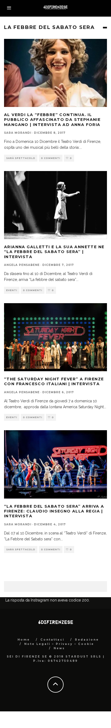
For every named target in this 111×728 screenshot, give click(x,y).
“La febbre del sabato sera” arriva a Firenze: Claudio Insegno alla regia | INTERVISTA (54, 511)
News (59, 648)
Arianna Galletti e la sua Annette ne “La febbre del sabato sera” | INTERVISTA (54, 251)
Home (24, 639)
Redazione (87, 639)
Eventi (11, 290)
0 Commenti (50, 158)
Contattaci (52, 639)
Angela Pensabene (22, 265)
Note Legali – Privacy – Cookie (59, 644)
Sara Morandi (17, 133)
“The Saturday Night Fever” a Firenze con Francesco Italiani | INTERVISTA (54, 381)
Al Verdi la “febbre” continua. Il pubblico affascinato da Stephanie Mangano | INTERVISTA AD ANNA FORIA (52, 119)
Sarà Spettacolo (20, 158)
